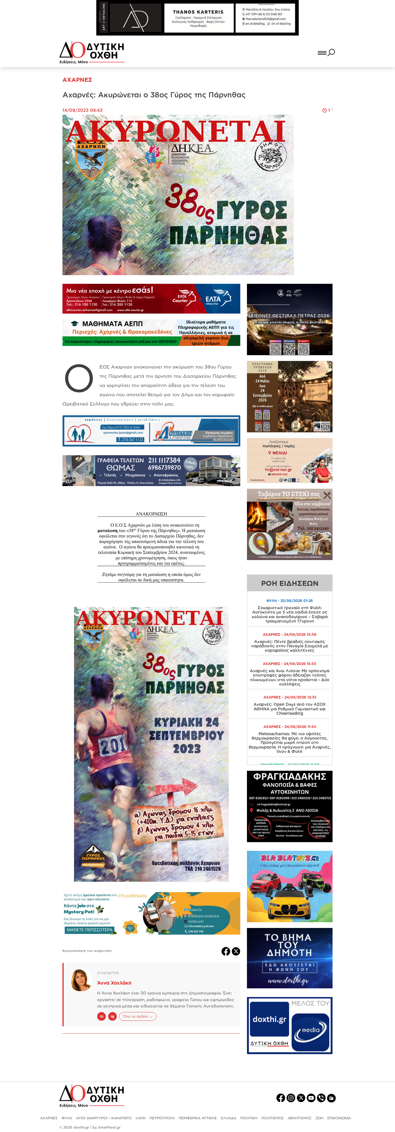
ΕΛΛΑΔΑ (228, 1118)
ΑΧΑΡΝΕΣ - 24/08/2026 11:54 (289, 727)
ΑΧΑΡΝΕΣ (49, 1118)
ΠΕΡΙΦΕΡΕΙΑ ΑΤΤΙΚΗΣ (198, 1118)
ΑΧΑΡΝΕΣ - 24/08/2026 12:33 (289, 697)
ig (112, 1016)
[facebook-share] (227, 950)
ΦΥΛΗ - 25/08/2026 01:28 (289, 601)
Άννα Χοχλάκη (114, 982)
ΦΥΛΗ (67, 1118)
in (101, 1016)
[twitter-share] (236, 950)
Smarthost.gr (109, 1127)
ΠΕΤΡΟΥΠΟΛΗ (162, 1118)
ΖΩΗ (319, 1118)
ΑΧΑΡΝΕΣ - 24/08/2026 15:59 (289, 634)
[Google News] (331, 1098)
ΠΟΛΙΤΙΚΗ (248, 1118)
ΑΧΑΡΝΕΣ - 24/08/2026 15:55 (289, 664)
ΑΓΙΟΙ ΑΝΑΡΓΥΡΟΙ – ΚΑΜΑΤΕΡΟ (104, 1118)
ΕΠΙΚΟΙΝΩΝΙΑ (339, 1118)
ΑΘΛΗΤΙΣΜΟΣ (299, 1118)
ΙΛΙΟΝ (140, 1118)
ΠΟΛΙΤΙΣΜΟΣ (272, 1118)
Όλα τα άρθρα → (138, 1016)
